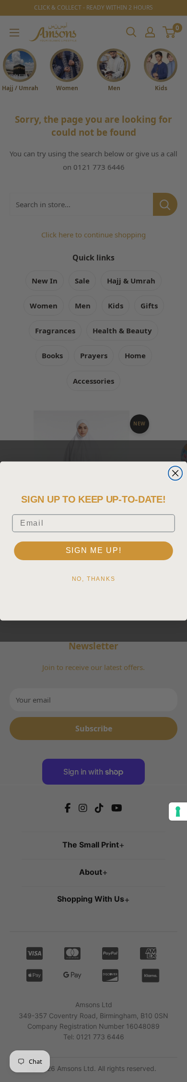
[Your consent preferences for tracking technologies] (178, 811)
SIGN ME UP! (94, 550)
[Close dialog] (175, 473)
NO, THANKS (94, 579)
